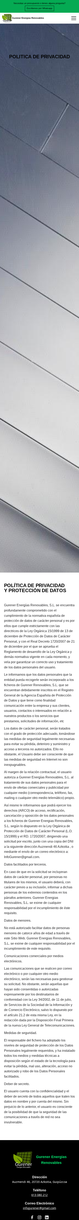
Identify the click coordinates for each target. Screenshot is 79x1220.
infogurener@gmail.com (39, 1208)
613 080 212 (39, 1195)
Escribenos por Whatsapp (39, 8)
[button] (73, 18)
